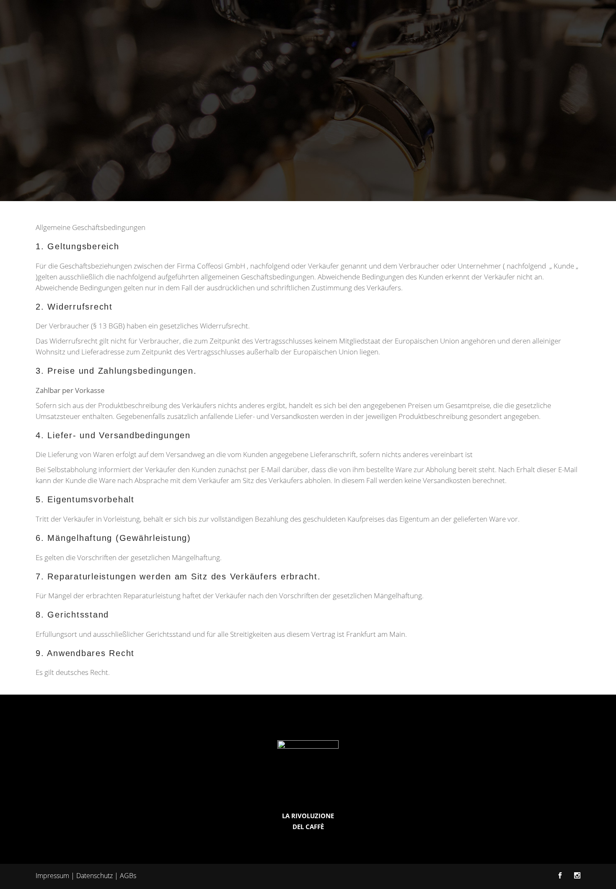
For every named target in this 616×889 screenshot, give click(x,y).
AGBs (128, 875)
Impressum (52, 875)
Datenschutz (94, 875)
